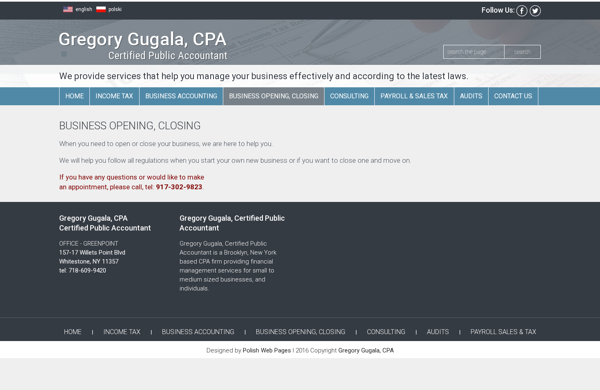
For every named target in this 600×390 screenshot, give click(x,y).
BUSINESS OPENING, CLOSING (273, 96)
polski (115, 9)
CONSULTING (349, 96)
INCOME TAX (114, 96)
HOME (74, 96)
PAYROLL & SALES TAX (414, 96)
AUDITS (471, 96)
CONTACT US (513, 96)
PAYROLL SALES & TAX (503, 332)
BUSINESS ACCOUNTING (181, 96)
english (84, 9)
